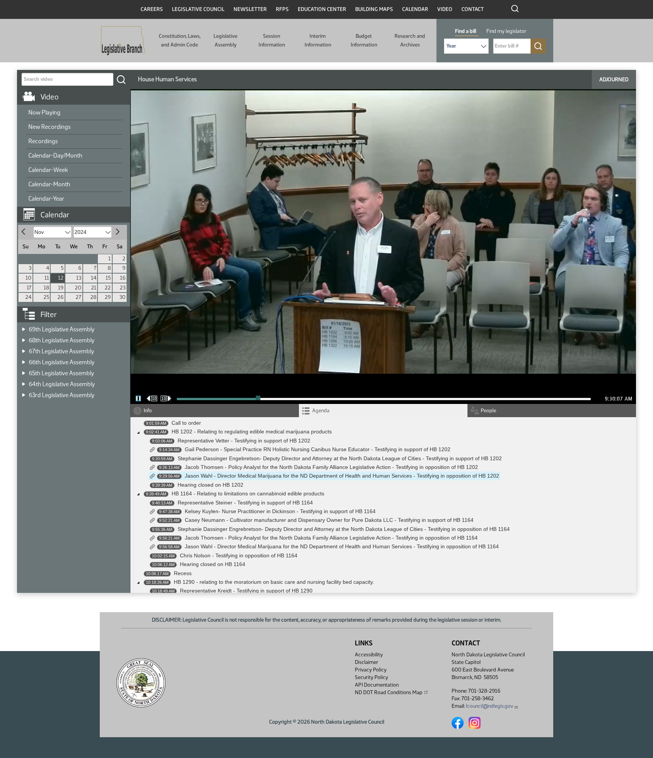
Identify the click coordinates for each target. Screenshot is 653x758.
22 (108, 288)
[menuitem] (74, 113)
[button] (76, 211)
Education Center (322, 9)
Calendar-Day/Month (55, 155)
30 (122, 297)
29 (108, 297)
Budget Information (364, 40)
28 (93, 297)
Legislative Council (198, 9)
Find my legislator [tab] (506, 31)
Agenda (321, 410)
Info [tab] (148, 410)
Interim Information (318, 40)
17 (29, 288)
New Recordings (49, 126)
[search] (120, 79)
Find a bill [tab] (465, 31)
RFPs (282, 9)
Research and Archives (410, 40)
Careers (152, 9)
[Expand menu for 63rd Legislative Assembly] (23, 393)
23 (122, 288)
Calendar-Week (48, 169)
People (488, 410)
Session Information (271, 40)
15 (108, 278)
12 (60, 278)
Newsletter (250, 9)
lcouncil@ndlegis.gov (489, 706)
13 (78, 278)
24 (28, 297)
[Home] (123, 41)
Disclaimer (366, 662)
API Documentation (377, 685)
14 (93, 278)
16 (122, 278)
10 (28, 278)
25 (46, 297)
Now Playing (44, 112)
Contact (472, 9)
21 (93, 288)
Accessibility (369, 654)
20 (78, 288)
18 (46, 288)
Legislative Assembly (225, 40)
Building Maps (374, 9)
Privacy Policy (371, 670)
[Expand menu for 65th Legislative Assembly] (23, 371)
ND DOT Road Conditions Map (388, 692)
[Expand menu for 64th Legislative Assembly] (23, 382)
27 (78, 297)
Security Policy (371, 677)
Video (444, 9)
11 (47, 278)
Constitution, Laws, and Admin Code (179, 40)
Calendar (415, 9)
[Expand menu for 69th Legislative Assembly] (23, 327)
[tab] (383, 410)
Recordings (43, 141)
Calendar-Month (49, 184)
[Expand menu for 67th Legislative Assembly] (23, 349)
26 (60, 297)
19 (60, 288)
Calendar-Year (46, 198)
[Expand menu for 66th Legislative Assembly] (23, 360)
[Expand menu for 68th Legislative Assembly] (23, 338)
